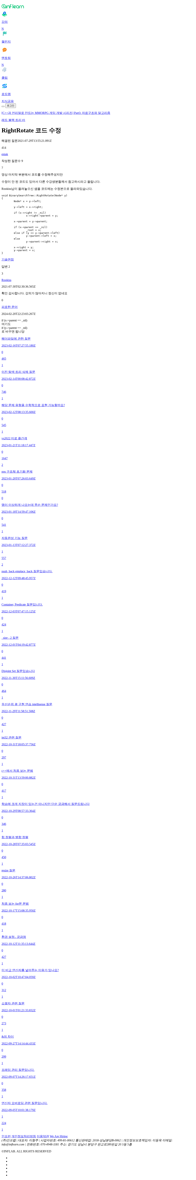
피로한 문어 (10, 307)
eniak (5, 154)
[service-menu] (3, 106)
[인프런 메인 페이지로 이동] (98, 6)
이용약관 (43, 1136)
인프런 (6, 1136)
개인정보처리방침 (23, 1136)
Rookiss (6, 280)
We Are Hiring (59, 1136)
